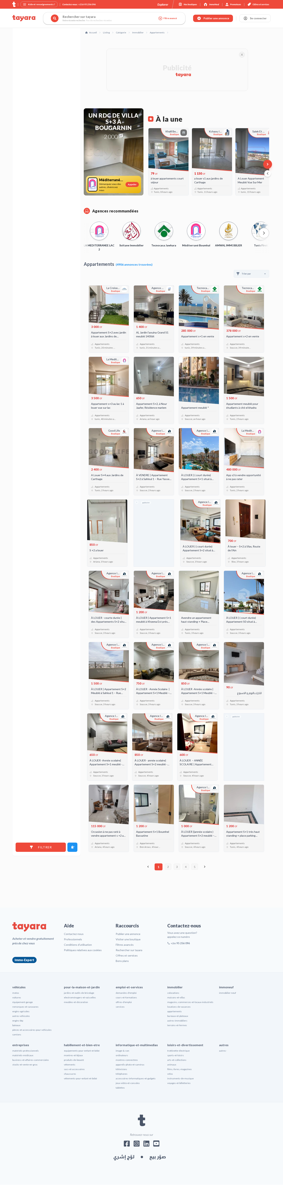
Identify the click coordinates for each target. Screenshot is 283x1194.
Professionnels (73, 939)
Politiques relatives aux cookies (83, 950)
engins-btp (17, 1020)
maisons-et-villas (176, 997)
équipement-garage (22, 1002)
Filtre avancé (170, 18)
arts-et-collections (176, 1059)
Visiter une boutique (128, 939)
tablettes (120, 1087)
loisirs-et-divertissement (185, 1045)
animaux (171, 1064)
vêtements (69, 1064)
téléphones (121, 1073)
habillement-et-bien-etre (82, 1045)
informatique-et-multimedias (137, 1045)
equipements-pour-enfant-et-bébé (82, 1050)
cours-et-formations (126, 997)
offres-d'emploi (124, 1002)
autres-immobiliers (177, 1020)
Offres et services (127, 955)
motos (15, 992)
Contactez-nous (74, 933)
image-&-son (122, 1050)
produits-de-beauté (74, 1059)
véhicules (19, 987)
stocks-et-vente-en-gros (25, 1064)
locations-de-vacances (179, 1006)
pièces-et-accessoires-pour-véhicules (32, 1029)
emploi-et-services (129, 987)
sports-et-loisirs (175, 1055)
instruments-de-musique (180, 1078)
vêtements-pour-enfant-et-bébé (80, 1078)
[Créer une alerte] (72, 847)
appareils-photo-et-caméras (130, 1064)
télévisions (121, 1069)
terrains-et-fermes (177, 1025)
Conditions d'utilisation (78, 944)
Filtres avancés (125, 944)
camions (16, 1034)
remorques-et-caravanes (25, 1006)
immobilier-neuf (227, 992)
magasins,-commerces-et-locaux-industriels (190, 1002)
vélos (170, 1073)
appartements (174, 1011)
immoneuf (226, 987)
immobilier (175, 987)
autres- (223, 1050)
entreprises (20, 1045)
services (120, 1006)
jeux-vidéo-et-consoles (128, 1083)
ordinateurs (122, 1055)
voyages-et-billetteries (179, 1083)
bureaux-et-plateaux (177, 1016)
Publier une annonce (128, 933)
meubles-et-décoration (76, 1002)
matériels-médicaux (22, 1055)
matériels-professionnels (25, 1050)
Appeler (132, 184)
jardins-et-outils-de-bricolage (79, 992)
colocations (173, 992)
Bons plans (122, 960)
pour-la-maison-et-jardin (82, 987)
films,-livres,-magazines (179, 1069)
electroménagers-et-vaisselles (80, 997)
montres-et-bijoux (73, 1055)
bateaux (16, 1025)
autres (224, 1045)
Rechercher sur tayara (129, 950)
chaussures (70, 1073)
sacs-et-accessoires (74, 1069)
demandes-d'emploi (126, 992)
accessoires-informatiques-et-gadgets (136, 1078)
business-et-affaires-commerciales (30, 1059)
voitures (16, 997)
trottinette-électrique (178, 1050)
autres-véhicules (21, 1016)
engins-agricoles (20, 1011)
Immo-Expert (24, 960)
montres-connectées (127, 1059)
